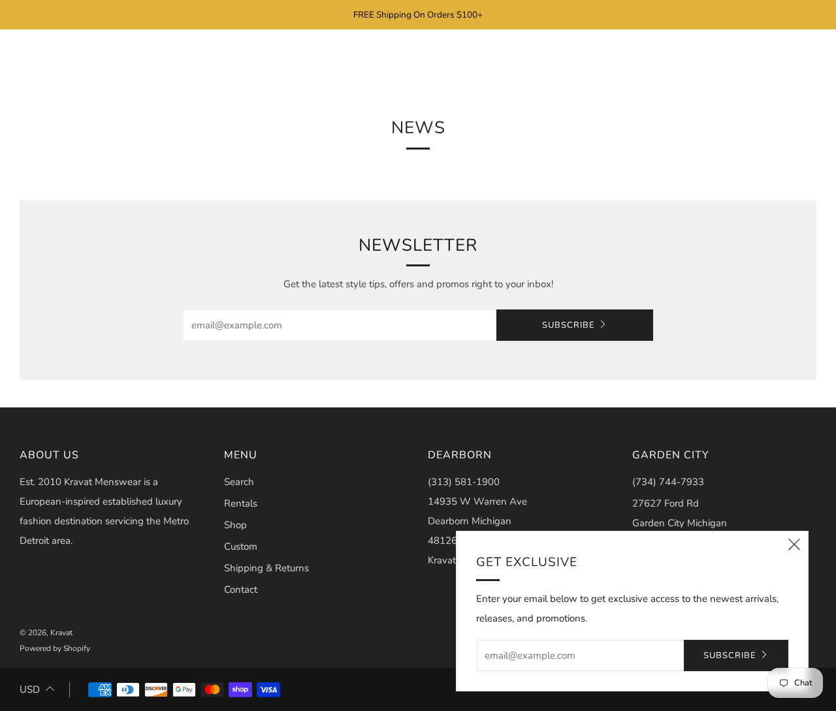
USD (30, 689)
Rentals (240, 503)
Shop (235, 524)
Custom (240, 546)
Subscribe (568, 325)
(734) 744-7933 (668, 481)
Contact (240, 589)
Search (239, 481)
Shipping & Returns (266, 568)
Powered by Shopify (55, 648)
